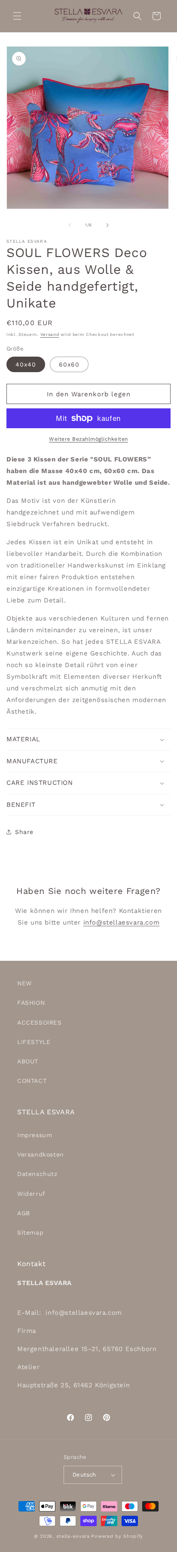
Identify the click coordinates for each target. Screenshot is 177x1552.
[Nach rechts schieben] (107, 225)
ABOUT (27, 1061)
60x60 (69, 364)
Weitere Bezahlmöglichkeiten (88, 439)
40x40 (25, 364)
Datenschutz (37, 1173)
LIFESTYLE (33, 1041)
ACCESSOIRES (39, 1022)
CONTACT (31, 1080)
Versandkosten (40, 1154)
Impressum (34, 1135)
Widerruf (31, 1193)
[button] (17, 15)
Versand (49, 334)
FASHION (31, 1002)
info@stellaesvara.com (121, 922)
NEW (24, 983)
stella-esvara (73, 1536)
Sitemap (30, 1232)
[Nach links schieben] (69, 225)
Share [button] (24, 831)
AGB (23, 1213)
